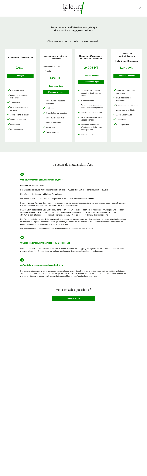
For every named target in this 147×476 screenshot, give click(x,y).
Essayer (20, 76)
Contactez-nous (73, 298)
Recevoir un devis (56, 86)
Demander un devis (127, 76)
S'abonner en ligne (56, 92)
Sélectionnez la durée (51, 67)
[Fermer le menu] (140, 8)
